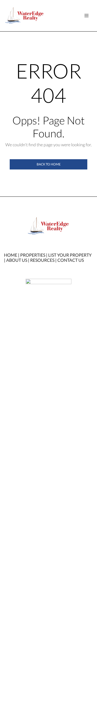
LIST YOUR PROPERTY (70, 254)
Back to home (49, 164)
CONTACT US (70, 260)
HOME (10, 254)
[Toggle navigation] (86, 15)
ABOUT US (16, 260)
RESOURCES (42, 260)
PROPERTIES (32, 254)
